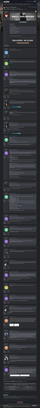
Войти (27, 388)
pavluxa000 (6, 316)
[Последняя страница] (22, 9)
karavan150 (11, 112)
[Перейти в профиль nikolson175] (6, 334)
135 (6, 9)
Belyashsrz (6, 249)
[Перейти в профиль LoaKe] (6, 287)
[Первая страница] (3, 9)
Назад (5, 9)
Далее (21, 9)
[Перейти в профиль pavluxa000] (6, 321)
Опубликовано (12, 11)
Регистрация (35, 1)
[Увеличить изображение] (23, 16)
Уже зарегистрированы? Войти (29, 1)
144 (18, 9)
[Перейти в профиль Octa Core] (6, 93)
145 (19, 9)
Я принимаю (34, 405)
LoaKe (6, 283)
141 (14, 9)
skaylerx (6, 59)
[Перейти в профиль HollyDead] (6, 264)
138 (10, 9)
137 (9, 9)
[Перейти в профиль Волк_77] (6, 140)
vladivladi (6, 48)
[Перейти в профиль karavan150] (6, 104)
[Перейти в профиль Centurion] (6, 74)
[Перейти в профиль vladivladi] (6, 52)
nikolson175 (6, 330)
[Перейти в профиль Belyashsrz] (6, 253)
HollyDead (6, 260)
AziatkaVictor (6, 11)
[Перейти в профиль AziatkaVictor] (4, 7)
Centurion (6, 70)
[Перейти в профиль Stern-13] (6, 359)
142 (15, 9)
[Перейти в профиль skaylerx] (6, 63)
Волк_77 (16, 72)
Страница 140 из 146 (25, 9)
